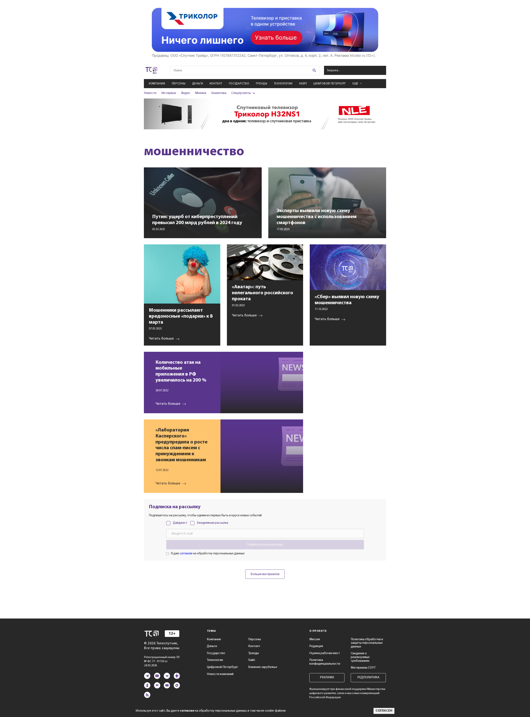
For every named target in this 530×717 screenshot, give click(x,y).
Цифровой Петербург (329, 83)
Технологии (283, 83)
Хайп (303, 83)
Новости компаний (220, 674)
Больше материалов (265, 574)
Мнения (200, 93)
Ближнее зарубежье (262, 667)
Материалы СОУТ (363, 667)
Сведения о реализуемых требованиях (360, 657)
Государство (239, 83)
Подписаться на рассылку (265, 544)
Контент (216, 83)
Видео (185, 93)
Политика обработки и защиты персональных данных (367, 643)
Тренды (261, 83)
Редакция (316, 646)
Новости (150, 93)
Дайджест (180, 523)
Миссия (314, 639)
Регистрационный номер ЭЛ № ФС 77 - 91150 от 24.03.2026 (161, 661)
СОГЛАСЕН (384, 710)
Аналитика (218, 93)
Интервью (168, 93)
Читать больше (167, 404)
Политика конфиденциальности (324, 661)
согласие (186, 553)
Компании (157, 83)
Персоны (179, 83)
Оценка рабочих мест (324, 653)
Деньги (197, 83)
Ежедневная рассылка (212, 523)
